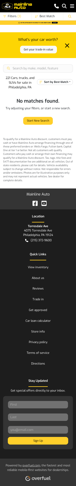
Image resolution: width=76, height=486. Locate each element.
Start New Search (38, 121)
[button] (56, 6)
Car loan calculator (38, 321)
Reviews (38, 289)
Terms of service (38, 353)
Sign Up (38, 441)
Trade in (38, 299)
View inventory (38, 267)
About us (38, 278)
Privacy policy (38, 342)
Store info (38, 332)
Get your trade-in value (38, 49)
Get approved (38, 310)
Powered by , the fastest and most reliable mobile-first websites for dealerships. (38, 468)
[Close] (67, 45)
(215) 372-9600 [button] (41, 240)
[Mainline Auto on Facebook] (33, 203)
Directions (38, 364)
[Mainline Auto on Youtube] (42, 203)
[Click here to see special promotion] (38, 22)
